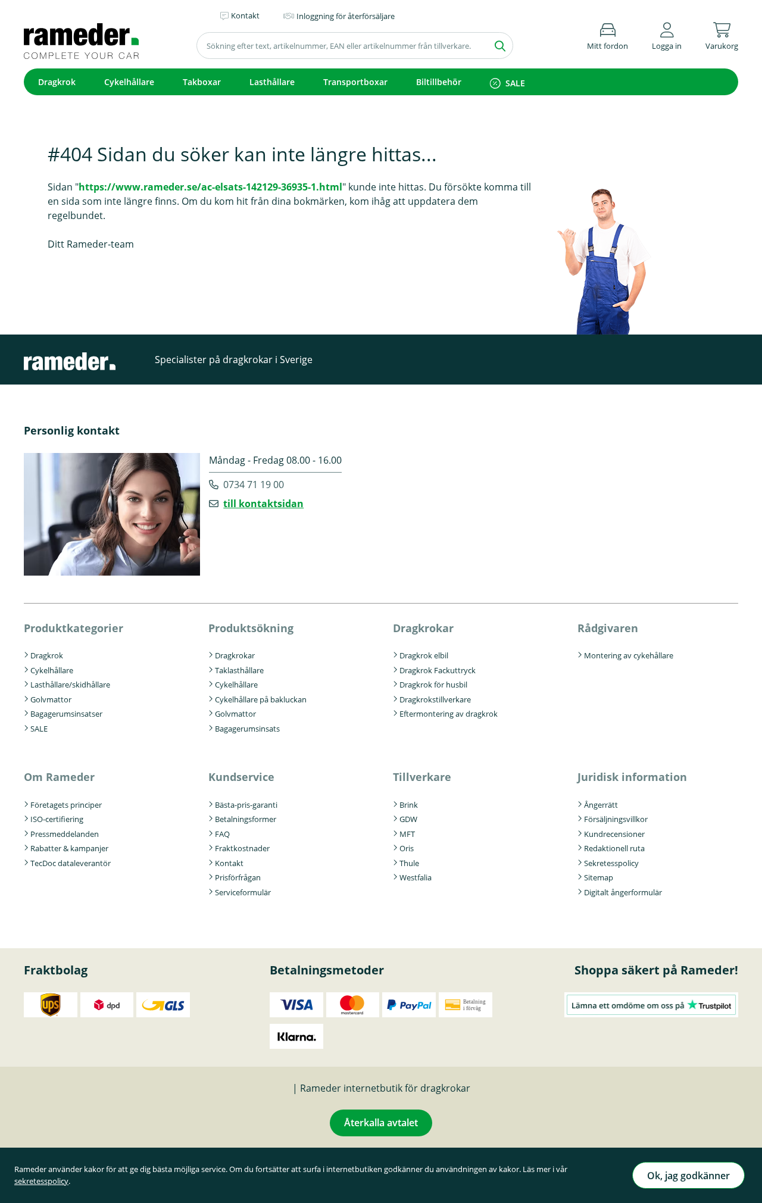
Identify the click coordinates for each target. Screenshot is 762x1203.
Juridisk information (632, 777)
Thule (409, 863)
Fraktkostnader (242, 848)
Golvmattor (50, 699)
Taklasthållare (239, 670)
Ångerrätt (601, 804)
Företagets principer (66, 804)
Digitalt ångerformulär (623, 892)
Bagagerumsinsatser (66, 713)
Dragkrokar (235, 655)
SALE (515, 83)
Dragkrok (57, 82)
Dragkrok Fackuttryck (437, 670)
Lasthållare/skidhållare (70, 684)
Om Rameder (59, 777)
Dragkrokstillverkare (435, 699)
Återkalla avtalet (381, 1122)
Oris (406, 848)
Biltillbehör (438, 82)
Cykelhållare (129, 82)
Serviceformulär (243, 892)
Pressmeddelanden (64, 834)
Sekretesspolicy (611, 863)
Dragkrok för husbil (433, 684)
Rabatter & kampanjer (69, 848)
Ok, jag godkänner (688, 1175)
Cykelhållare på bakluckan (261, 699)
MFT (407, 834)
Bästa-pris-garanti (246, 804)
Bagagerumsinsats (247, 728)
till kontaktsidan (263, 503)
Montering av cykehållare (628, 655)
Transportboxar (355, 82)
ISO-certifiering (56, 819)
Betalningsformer (245, 819)
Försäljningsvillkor (616, 819)
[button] (667, 34)
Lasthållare (272, 82)
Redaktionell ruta (614, 848)
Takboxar (202, 82)
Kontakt (229, 863)
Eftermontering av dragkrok (448, 713)
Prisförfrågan (238, 877)
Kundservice (241, 777)
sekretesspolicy (41, 1181)
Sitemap (598, 877)
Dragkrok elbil (423, 655)
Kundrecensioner (614, 834)
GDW (408, 819)
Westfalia (415, 877)
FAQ (222, 834)
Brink (408, 804)
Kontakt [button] (245, 15)
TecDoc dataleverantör (70, 863)
